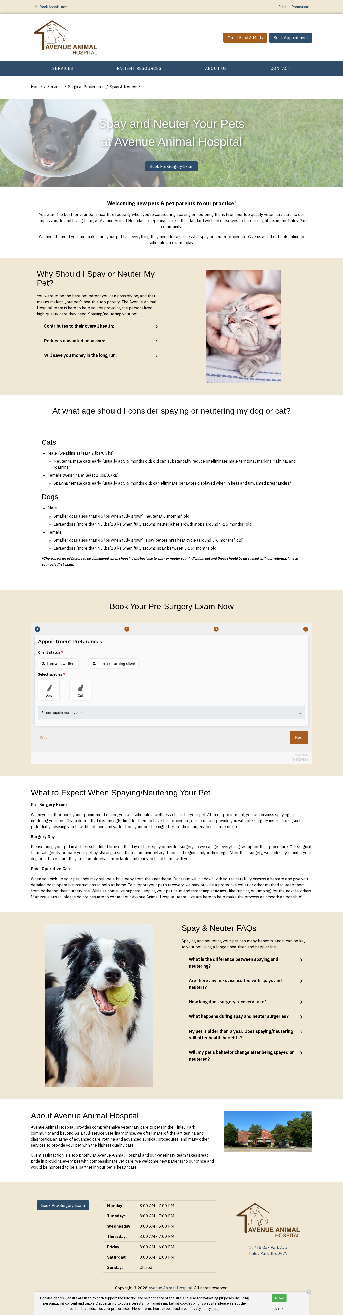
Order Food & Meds (245, 37)
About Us (216, 68)
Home (36, 86)
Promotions (301, 7)
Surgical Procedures (86, 86)
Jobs (282, 7)
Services (62, 68)
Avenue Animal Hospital (170, 1287)
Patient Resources (139, 68)
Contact (281, 68)
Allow (279, 1298)
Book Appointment (290, 37)
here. (215, 1308)
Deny (279, 1308)
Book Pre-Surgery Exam (171, 166)
